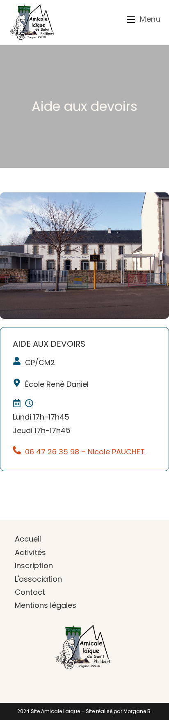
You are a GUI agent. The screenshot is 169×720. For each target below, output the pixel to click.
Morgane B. (137, 711)
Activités (30, 552)
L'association (38, 579)
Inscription (34, 565)
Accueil (28, 539)
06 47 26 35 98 (52, 452)
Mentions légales (45, 605)
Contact (30, 592)
